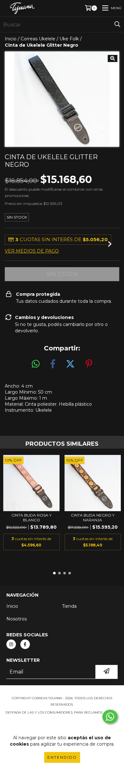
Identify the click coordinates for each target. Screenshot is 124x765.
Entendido (62, 757)
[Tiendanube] (62, 692)
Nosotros (16, 619)
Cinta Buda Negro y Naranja (92, 517)
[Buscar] (117, 24)
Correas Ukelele (38, 39)
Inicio (11, 39)
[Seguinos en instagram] (11, 644)
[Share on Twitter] (70, 364)
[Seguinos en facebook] (25, 644)
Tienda (69, 606)
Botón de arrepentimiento (62, 725)
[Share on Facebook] (53, 364)
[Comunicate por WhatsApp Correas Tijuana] (110, 717)
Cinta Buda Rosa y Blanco (31, 517)
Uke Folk (69, 39)
